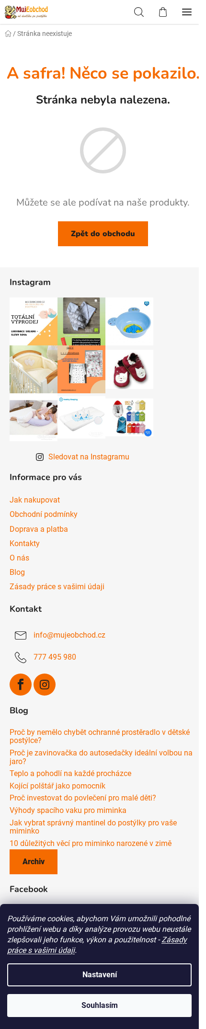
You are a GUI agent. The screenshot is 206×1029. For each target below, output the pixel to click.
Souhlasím (99, 1005)
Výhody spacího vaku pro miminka (68, 810)
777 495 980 (55, 657)
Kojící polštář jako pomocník (57, 786)
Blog (17, 572)
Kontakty (25, 543)
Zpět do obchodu (103, 234)
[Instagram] (45, 685)
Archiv (34, 861)
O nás (19, 557)
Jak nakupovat (35, 499)
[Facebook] (21, 685)
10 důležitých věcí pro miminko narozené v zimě (91, 843)
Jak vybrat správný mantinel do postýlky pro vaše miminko (93, 827)
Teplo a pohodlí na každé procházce (70, 773)
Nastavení (99, 974)
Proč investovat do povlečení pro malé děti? (83, 798)
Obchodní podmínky (44, 514)
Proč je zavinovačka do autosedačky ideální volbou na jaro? (101, 757)
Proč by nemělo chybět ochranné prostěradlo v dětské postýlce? (100, 736)
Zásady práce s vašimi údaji (57, 586)
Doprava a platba (39, 529)
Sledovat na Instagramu (88, 456)
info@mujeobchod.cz (69, 635)
